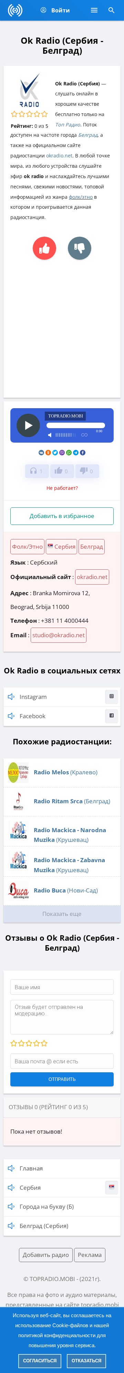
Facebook (32, 716)
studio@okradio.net (58, 635)
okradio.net (59, 155)
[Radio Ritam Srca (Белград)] (18, 810)
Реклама (90, 1255)
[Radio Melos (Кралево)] (18, 781)
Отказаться (86, 1360)
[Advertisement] (62, 325)
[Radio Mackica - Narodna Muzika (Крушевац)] (18, 839)
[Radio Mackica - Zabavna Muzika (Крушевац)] (18, 869)
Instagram (33, 697)
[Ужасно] (13, 1043)
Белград (87, 135)
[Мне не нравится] (79, 248)
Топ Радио (67, 124)
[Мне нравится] (44, 248)
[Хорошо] (36, 1043)
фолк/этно (81, 197)
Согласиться (39, 1360)
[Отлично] (44, 1043)
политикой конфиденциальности (56, 1335)
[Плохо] (21, 1043)
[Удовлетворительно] (28, 1043)
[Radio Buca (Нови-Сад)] (18, 899)
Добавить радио (46, 1255)
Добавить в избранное (62, 516)
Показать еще (62, 914)
